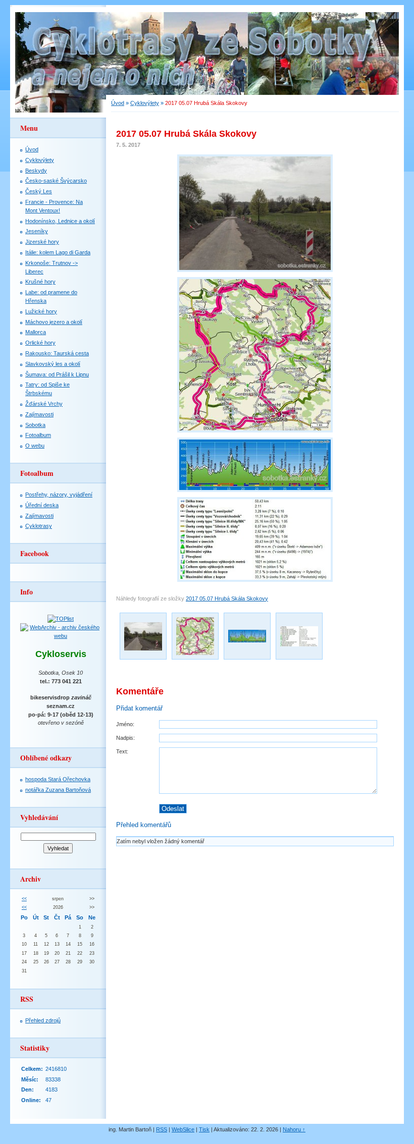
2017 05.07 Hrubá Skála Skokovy (227, 598)
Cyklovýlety (144, 103)
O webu (34, 446)
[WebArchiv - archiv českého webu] (60, 636)
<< (24, 898)
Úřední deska (42, 505)
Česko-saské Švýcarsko (56, 181)
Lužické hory (41, 311)
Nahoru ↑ (294, 1129)
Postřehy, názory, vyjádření (58, 495)
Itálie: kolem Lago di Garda (57, 252)
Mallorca (35, 332)
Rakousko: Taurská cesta (57, 353)
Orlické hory (40, 343)
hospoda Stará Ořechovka (57, 779)
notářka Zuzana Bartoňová (58, 790)
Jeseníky (36, 231)
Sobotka (35, 425)
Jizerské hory (42, 242)
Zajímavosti (39, 414)
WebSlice (183, 1129)
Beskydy (36, 171)
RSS (161, 1129)
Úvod (117, 103)
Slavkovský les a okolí (52, 364)
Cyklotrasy (38, 526)
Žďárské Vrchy (44, 404)
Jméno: (125, 724)
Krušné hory (40, 282)
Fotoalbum (38, 435)
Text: (122, 751)
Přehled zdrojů (43, 1020)
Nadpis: (125, 738)
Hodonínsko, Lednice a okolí (60, 221)
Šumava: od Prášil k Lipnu (57, 374)
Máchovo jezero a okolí (53, 322)
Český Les (38, 191)
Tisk (204, 1129)
